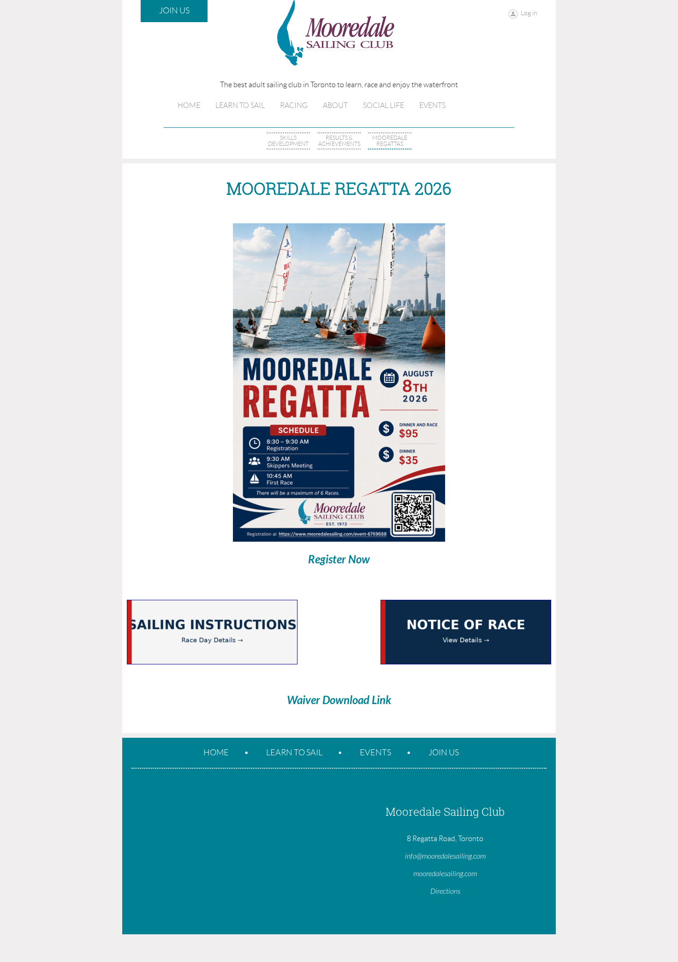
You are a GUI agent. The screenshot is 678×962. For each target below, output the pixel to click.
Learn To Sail (294, 752)
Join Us (174, 10)
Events (375, 752)
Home (216, 752)
